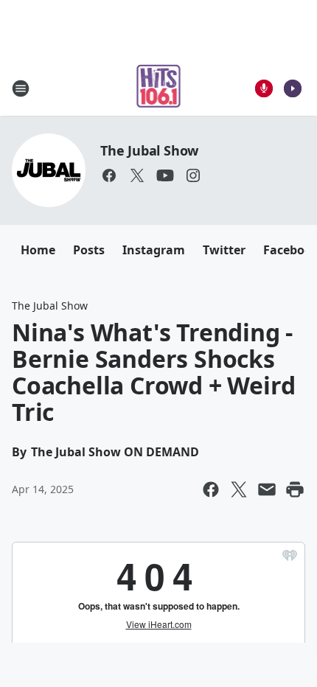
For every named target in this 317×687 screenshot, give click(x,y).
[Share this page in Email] (267, 489)
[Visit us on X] (137, 175)
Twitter (224, 250)
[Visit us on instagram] (193, 175)
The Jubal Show (149, 150)
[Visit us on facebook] (109, 175)
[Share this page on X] (239, 489)
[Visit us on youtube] (165, 175)
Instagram (153, 250)
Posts (89, 250)
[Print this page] (295, 489)
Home (38, 250)
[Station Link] (158, 88)
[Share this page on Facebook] (211, 489)
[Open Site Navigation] (20, 88)
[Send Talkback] (264, 88)
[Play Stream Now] (293, 88)
